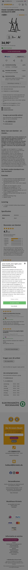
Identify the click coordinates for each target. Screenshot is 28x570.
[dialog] (14, 285)
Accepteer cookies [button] (14, 302)
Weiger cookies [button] (14, 299)
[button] (14, 306)
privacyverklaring (9, 296)
